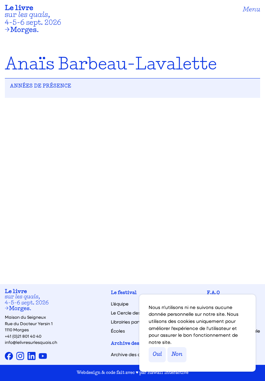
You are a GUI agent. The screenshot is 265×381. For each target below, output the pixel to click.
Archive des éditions (135, 343)
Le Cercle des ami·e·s (134, 313)
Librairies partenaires (134, 322)
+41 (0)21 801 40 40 (23, 336)
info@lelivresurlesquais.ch (31, 342)
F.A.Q (213, 293)
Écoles (118, 331)
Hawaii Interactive (167, 373)
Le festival (124, 293)
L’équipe (120, 304)
